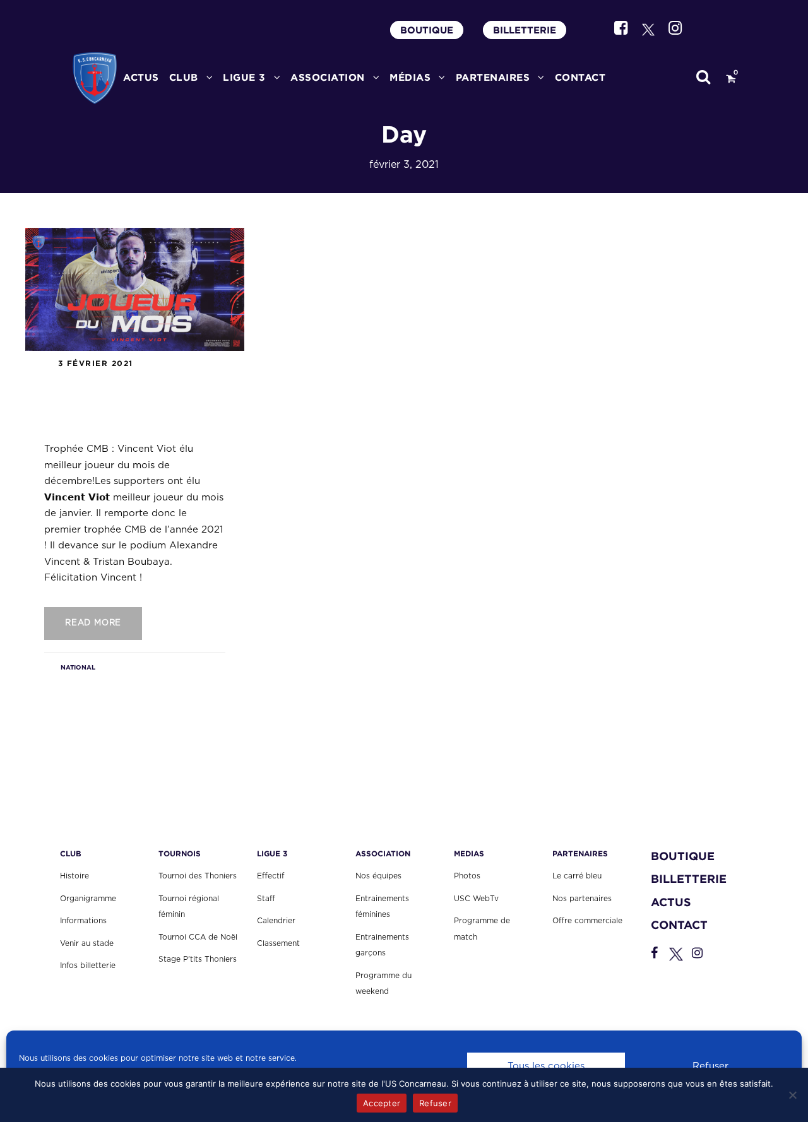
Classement (278, 943)
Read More (93, 623)
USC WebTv (476, 898)
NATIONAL (78, 667)
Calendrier (276, 920)
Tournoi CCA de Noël (197, 937)
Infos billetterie (88, 965)
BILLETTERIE (524, 30)
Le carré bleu (577, 876)
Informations (83, 920)
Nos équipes (378, 876)
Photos (467, 876)
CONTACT (580, 77)
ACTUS (141, 77)
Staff (266, 898)
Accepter (381, 1103)
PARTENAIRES (493, 77)
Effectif (270, 876)
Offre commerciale (587, 920)
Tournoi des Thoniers (197, 876)
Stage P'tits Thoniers (197, 959)
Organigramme (88, 898)
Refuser (710, 1066)
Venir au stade (87, 943)
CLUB (183, 77)
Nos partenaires (582, 898)
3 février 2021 (95, 363)
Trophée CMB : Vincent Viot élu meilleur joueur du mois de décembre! (133, 402)
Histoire (74, 876)
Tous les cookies (546, 1066)
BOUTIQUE (426, 30)
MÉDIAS (410, 77)
